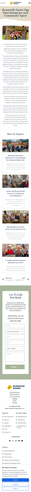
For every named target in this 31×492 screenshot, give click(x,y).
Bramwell (10, 58)
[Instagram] (12, 440)
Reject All (15, 488)
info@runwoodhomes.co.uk (16, 408)
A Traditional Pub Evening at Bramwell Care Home (15, 261)
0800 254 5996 (15, 321)
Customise (15, 484)
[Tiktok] (16, 440)
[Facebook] (9, 440)
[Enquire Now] (29, 3)
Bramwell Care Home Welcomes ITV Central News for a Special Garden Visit (15, 157)
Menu (4, 3)
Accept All (15, 480)
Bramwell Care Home (9, 44)
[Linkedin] (19, 440)
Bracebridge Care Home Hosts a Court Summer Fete (15, 228)
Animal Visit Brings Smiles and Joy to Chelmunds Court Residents (15, 193)
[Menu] (1, 3)
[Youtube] (22, 440)
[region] (15, 478)
